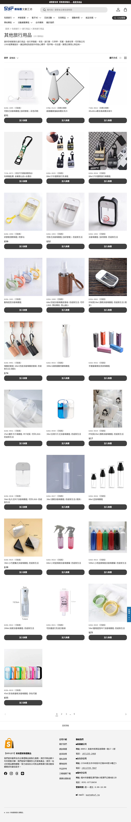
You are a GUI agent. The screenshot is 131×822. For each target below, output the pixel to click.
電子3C (35, 17)
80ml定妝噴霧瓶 (96, 499)
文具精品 (62, 17)
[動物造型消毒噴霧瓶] (23, 277)
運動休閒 (76, 17)
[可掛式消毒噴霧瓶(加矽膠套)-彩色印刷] (23, 86)
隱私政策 (63, 759)
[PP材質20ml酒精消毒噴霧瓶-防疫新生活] (108, 409)
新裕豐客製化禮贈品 (16, 812)
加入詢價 (23, 120)
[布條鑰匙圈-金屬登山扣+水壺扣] (23, 151)
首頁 (7, 29)
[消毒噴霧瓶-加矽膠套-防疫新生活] (108, 212)
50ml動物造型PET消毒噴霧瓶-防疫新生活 (107, 628)
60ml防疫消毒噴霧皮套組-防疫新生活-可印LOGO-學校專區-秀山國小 (65, 303)
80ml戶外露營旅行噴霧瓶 (100, 176)
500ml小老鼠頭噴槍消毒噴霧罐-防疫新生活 (107, 563)
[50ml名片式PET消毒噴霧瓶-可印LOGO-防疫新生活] (23, 474)
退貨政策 (63, 754)
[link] (29, 714)
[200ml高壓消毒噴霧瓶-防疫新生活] (23, 603)
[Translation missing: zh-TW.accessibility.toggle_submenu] (13, 17)
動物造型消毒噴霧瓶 (12, 302)
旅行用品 (26, 29)
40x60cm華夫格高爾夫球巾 (100, 111)
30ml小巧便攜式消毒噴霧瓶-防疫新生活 (21, 563)
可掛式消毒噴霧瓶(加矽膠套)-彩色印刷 (21, 111)
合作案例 (39, 22)
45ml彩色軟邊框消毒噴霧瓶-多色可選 (20, 693)
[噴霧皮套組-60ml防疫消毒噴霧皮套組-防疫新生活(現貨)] (23, 340)
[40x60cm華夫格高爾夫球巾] (108, 86)
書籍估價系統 (65, 778)
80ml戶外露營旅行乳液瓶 (57, 176)
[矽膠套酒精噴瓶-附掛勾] (23, 212)
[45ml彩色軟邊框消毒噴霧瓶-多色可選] (23, 668)
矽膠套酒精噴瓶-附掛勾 (14, 237)
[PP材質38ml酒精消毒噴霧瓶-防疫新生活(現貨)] (108, 277)
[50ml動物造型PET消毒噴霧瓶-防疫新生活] (108, 603)
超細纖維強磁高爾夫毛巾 (57, 111)
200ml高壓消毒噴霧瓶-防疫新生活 (19, 628)
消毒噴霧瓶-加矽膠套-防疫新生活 (103, 237)
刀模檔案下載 (65, 773)
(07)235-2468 (89, 754)
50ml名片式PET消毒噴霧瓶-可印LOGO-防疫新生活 (23, 500)
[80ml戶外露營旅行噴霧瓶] (108, 151)
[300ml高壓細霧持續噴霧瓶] (65, 340)
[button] (125, 9)
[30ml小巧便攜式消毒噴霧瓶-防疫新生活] (23, 537)
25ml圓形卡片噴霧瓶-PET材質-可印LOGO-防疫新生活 (22, 435)
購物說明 (63, 764)
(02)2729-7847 (89, 768)
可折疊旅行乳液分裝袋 (56, 628)
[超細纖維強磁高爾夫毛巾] (65, 86)
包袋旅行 (8, 17)
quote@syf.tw (93, 795)
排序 (6, 58)
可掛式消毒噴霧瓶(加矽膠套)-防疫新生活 (64, 237)
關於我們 (50, 22)
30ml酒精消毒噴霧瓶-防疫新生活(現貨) (63, 499)
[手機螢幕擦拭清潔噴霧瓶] (108, 340)
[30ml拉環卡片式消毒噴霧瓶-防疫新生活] (65, 409)
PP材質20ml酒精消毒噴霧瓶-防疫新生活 (106, 434)
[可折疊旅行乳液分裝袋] (65, 603)
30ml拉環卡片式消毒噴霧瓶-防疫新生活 (63, 434)
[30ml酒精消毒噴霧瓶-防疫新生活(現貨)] (65, 474)
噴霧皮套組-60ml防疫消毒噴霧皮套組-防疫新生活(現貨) (23, 367)
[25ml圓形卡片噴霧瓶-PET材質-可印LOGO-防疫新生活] (23, 409)
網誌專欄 (63, 749)
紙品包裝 (89, 17)
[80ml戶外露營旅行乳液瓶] (65, 151)
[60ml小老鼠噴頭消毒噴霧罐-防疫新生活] (65, 537)
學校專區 (8, 22)
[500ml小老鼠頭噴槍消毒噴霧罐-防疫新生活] (108, 537)
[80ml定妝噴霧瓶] (108, 474)
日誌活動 (48, 17)
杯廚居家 (22, 17)
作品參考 (63, 769)
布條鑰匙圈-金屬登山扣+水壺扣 (17, 176)
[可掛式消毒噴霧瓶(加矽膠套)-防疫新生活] (65, 212)
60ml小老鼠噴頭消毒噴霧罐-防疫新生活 (63, 563)
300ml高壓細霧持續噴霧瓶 (57, 366)
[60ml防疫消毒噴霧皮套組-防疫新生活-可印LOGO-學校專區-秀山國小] (65, 277)
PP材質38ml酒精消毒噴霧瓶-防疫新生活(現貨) (108, 303)
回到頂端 (65, 726)
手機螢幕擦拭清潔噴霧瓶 (99, 366)
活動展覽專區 (23, 22)
